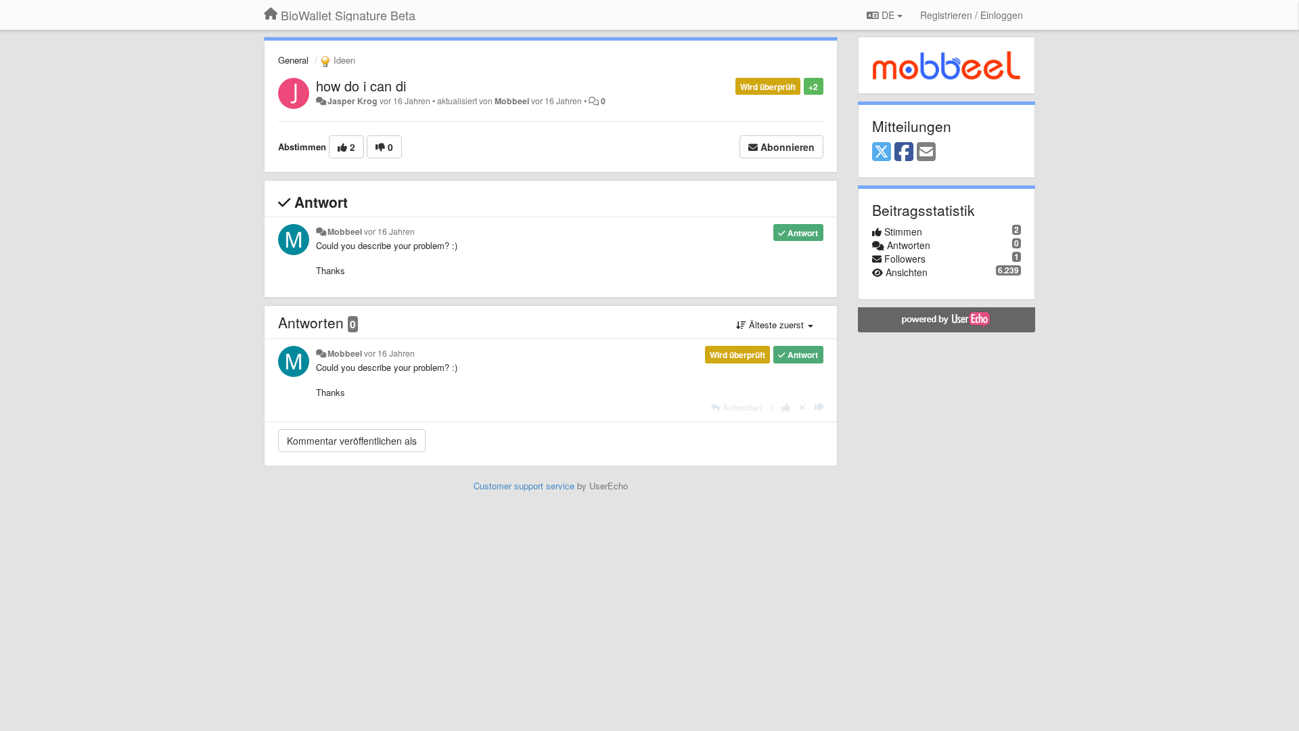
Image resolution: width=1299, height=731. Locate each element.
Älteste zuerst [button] (776, 324)
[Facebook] (903, 152)
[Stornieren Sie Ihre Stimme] (802, 407)
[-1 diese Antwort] (819, 407)
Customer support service (524, 485)
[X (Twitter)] (881, 152)
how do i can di (361, 85)
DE (888, 15)
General (293, 59)
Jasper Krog (352, 101)
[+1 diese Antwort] (785, 407)
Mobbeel (512, 101)
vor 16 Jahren (389, 231)
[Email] (926, 152)
